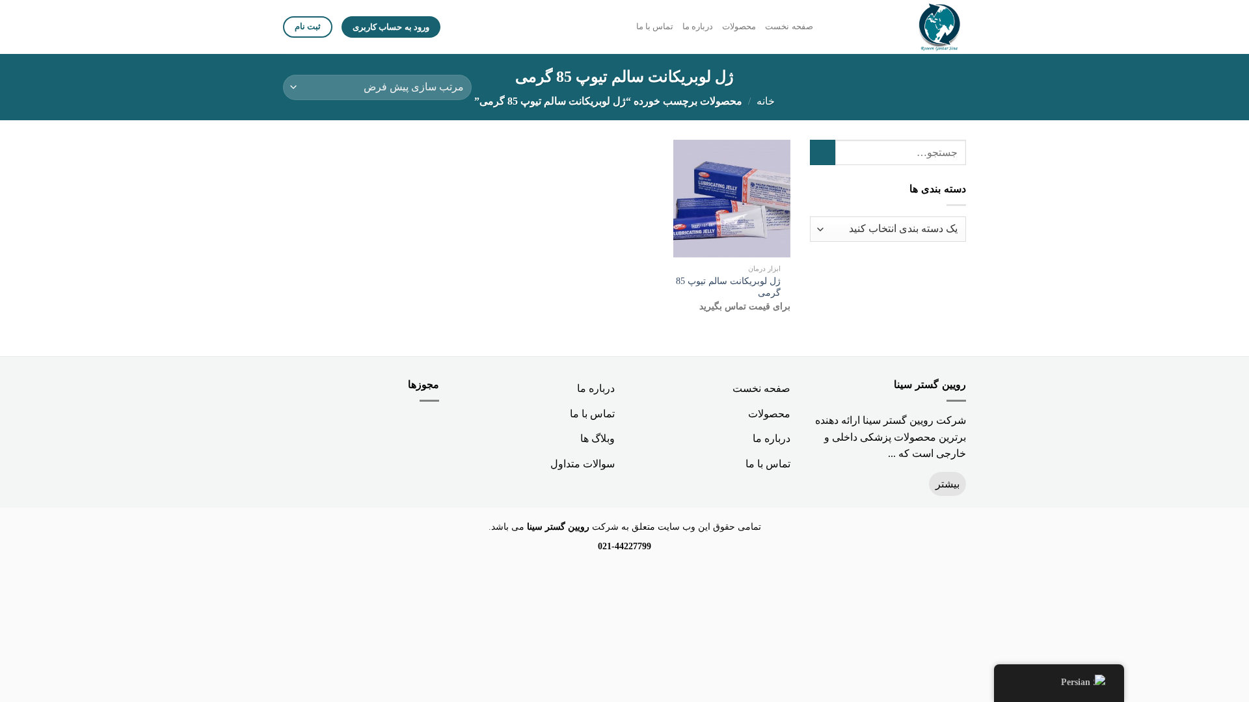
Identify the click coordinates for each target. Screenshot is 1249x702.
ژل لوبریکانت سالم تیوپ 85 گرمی (728, 287)
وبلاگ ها (597, 438)
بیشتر (947, 483)
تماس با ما (655, 26)
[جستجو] (827, 26)
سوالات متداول (582, 463)
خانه (766, 101)
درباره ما (697, 26)
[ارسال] (822, 152)
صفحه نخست (789, 26)
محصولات (739, 26)
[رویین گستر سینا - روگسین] (909, 27)
